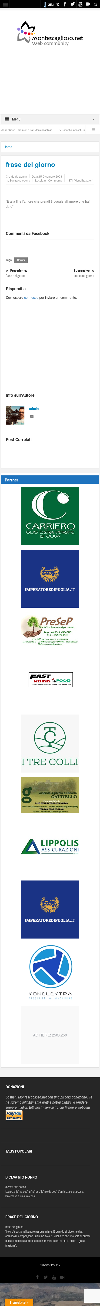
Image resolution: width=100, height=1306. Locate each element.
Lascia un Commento (48, 180)
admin (34, 408)
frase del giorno (16, 273)
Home (7, 147)
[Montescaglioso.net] (50, 32)
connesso (31, 297)
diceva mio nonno (15, 1187)
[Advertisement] (50, 77)
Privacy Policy (50, 1265)
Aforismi (21, 260)
